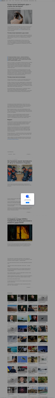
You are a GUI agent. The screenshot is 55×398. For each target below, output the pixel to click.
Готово (27, 202)
